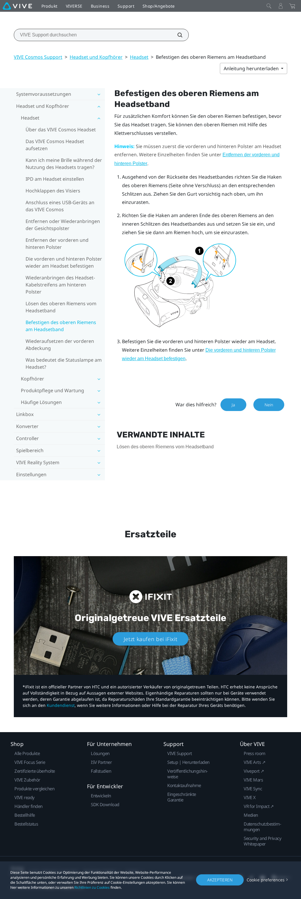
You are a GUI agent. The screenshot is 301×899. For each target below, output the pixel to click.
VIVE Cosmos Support (38, 57)
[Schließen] (269, 6)
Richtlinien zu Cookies (92, 887)
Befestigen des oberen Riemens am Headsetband (61, 326)
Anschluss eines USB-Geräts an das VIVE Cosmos (60, 206)
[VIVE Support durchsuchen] (177, 35)
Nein (269, 404)
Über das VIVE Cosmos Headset (61, 129)
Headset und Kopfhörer (96, 57)
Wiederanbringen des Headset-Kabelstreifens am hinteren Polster (60, 284)
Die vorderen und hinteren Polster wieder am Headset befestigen (64, 262)
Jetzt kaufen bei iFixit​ (151, 638)
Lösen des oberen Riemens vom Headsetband (61, 307)
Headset (139, 57)
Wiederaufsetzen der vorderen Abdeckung (60, 344)
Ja (233, 404)
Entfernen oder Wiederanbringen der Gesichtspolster (63, 225)
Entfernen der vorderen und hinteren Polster (57, 243)
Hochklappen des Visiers (53, 190)
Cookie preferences (266, 880)
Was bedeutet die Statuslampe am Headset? (64, 363)
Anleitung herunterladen (252, 68)
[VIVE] (17, 5)
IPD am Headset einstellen (55, 179)
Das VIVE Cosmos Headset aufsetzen (55, 145)
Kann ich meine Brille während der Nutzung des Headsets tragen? (64, 163)
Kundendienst (61, 705)
